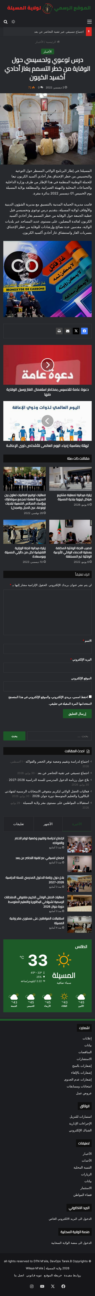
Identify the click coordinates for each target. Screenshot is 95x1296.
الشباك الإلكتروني (80, 1130)
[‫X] (76, 331)
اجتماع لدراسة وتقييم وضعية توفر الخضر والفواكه (57, 761)
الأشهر (48, 824)
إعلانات (87, 1038)
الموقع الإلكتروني (81, 678)
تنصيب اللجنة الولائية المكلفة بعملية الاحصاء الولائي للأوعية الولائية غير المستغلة (72, 552)
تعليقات (18, 824)
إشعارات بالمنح (82, 1066)
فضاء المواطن (82, 1195)
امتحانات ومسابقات (79, 1086)
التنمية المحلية (83, 1167)
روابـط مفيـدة (72, 1275)
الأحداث (87, 1160)
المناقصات (85, 1052)
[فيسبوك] (84, 331)
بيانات (88, 1045)
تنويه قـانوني (34, 1275)
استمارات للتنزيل (81, 1116)
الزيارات (86, 1174)
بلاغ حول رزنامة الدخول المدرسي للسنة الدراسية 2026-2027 (49, 780)
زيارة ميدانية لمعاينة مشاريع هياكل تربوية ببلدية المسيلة (74, 497)
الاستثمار (86, 1188)
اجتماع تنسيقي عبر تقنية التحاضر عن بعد (59, 31)
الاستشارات (84, 1059)
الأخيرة (77, 824)
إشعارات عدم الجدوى (78, 1079)
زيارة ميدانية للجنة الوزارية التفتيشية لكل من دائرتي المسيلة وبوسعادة (25, 552)
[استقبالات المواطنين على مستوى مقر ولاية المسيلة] (79, 924)
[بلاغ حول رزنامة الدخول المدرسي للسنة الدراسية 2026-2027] (79, 883)
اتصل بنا (19, 1275)
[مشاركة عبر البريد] (67, 331)
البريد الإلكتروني (81, 659)
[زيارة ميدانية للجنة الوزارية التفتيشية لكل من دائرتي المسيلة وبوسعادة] (24, 532)
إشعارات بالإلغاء (81, 1072)
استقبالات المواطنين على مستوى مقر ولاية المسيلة (56, 803)
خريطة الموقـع (53, 1275)
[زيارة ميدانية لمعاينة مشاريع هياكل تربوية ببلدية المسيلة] (70, 479)
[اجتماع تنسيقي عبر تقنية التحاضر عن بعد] (79, 864)
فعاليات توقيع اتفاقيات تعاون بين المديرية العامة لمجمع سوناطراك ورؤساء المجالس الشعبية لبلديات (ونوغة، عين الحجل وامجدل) (25, 501)
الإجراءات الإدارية (80, 1123)
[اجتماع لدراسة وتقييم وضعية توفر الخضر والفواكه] (79, 844)
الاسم (87, 640)
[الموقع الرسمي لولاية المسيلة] (47, 8)
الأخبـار (39, 42)
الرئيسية (51, 42)
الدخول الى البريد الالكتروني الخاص (70, 1218)
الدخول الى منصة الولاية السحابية (71, 1243)
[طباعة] (59, 331)
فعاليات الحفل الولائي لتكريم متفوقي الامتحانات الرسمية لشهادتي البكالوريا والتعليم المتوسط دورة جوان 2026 (34, 901)
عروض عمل (84, 1093)
